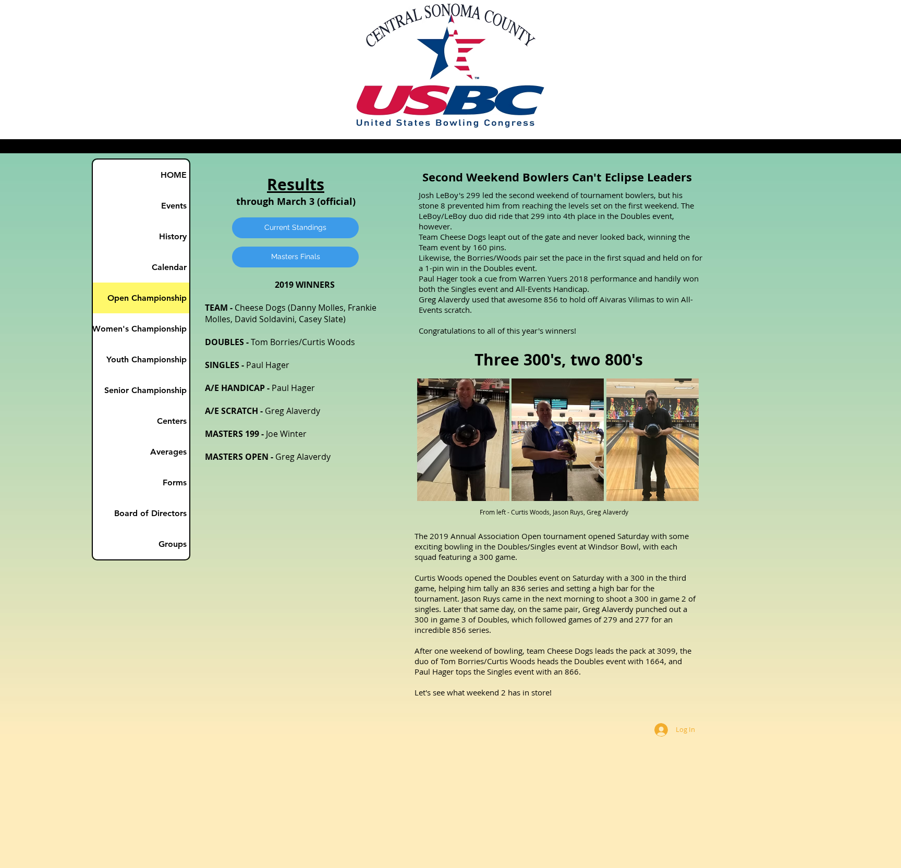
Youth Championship (146, 359)
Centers (172, 421)
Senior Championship (145, 390)
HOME (174, 175)
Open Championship (147, 298)
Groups (173, 544)
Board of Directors (150, 513)
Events (174, 206)
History (173, 236)
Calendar (169, 267)
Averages (168, 452)
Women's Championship (140, 329)
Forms (175, 482)
